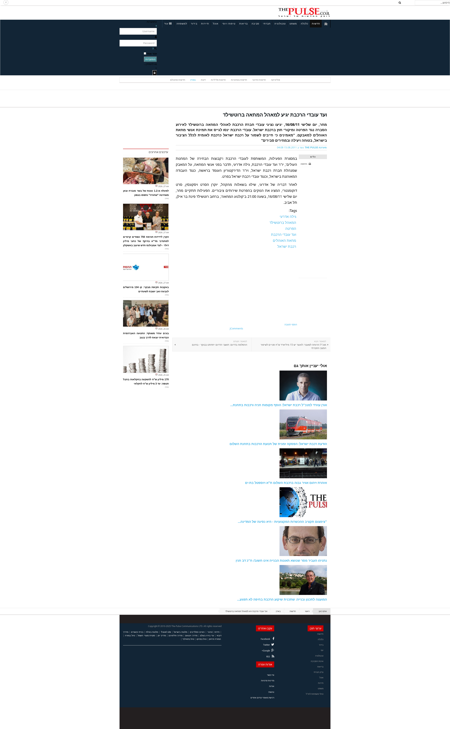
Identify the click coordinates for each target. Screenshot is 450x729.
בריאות (243, 23)
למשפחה (181, 23)
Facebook (265, 639)
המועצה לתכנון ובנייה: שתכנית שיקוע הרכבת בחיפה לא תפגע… (282, 599)
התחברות (150, 59)
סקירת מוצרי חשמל (146, 635)
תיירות (205, 23)
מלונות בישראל (180, 631)
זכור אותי (152, 53)
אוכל (215, 23)
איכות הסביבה (317, 661)
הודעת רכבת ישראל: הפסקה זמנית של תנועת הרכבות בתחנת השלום (278, 444)
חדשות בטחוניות (239, 79)
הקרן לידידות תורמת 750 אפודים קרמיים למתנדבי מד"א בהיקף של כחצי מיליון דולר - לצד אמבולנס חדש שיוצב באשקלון (146, 241)
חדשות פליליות (218, 79)
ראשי (307, 611)
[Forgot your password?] (153, 48)
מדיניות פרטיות (267, 680)
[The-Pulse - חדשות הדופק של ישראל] (304, 12)
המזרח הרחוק (215, 639)
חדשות (316, 23)
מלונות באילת (152, 631)
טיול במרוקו (202, 639)
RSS (268, 656)
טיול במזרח (130, 635)
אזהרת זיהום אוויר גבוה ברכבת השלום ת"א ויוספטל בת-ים (286, 483)
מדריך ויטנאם (191, 635)
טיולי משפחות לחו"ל (314, 693)
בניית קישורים (137, 631)
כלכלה (304, 23)
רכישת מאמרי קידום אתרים (262, 697)
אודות (271, 686)
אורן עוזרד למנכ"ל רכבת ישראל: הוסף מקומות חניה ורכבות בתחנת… (278, 405)
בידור (194, 23)
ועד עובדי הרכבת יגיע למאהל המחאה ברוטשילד (275, 114)
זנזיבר (210, 631)
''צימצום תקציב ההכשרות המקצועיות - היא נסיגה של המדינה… (282, 521)
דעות (203, 79)
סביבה (255, 23)
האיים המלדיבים (197, 631)
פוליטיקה (275, 79)
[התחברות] (154, 72)
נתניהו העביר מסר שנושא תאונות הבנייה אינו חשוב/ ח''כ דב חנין (281, 560)
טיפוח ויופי (228, 23)
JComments (236, 328)
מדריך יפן (162, 635)
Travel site (166, 631)
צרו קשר (270, 674)
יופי (322, 650)
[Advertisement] (166, 12)
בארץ (193, 79)
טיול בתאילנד (188, 639)
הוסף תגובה (290, 324)
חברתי (267, 23)
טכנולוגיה (280, 23)
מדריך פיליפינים (175, 635)
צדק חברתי (318, 672)
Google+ (266, 650)
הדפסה (304, 163)
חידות (217, 631)
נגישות (271, 691)
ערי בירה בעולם (207, 635)
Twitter (266, 644)
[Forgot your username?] (156, 26)
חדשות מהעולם (177, 79)
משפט (293, 23)
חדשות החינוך (259, 79)
